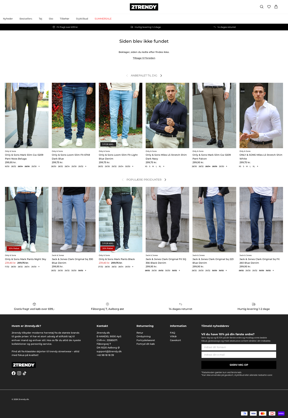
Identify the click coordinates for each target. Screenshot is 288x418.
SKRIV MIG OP (239, 364)
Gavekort (175, 340)
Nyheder (8, 18)
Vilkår (173, 336)
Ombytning (143, 336)
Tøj (40, 18)
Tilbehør (64, 18)
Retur (139, 332)
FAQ (172, 332)
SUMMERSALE (103, 18)
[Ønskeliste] (269, 7)
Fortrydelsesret (145, 340)
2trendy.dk (23, 399)
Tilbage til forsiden (144, 58)
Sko (51, 18)
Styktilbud (82, 18)
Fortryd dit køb (145, 343)
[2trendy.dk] (144, 7)
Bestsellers (26, 18)
